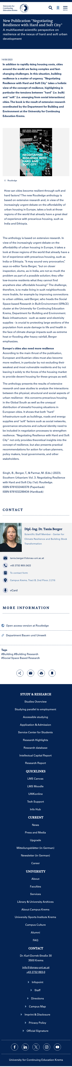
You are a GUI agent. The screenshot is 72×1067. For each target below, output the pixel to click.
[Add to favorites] (52, 673)
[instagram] (46, 1047)
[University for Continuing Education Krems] (16, 7)
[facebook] (14, 1047)
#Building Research (26, 654)
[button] (47, 170)
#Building (7, 654)
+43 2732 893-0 (35, 972)
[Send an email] (30, 673)
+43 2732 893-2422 (20, 565)
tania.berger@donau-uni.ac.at (27, 558)
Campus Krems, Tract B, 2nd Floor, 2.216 (32, 580)
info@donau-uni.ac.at (35, 967)
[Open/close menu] (65, 8)
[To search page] (50, 8)
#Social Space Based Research (20, 658)
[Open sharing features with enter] (19, 673)
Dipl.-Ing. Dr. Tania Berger (43, 529)
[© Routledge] (36, 152)
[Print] (41, 673)
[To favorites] (58, 8)
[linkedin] (25, 1047)
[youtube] (57, 1047)
